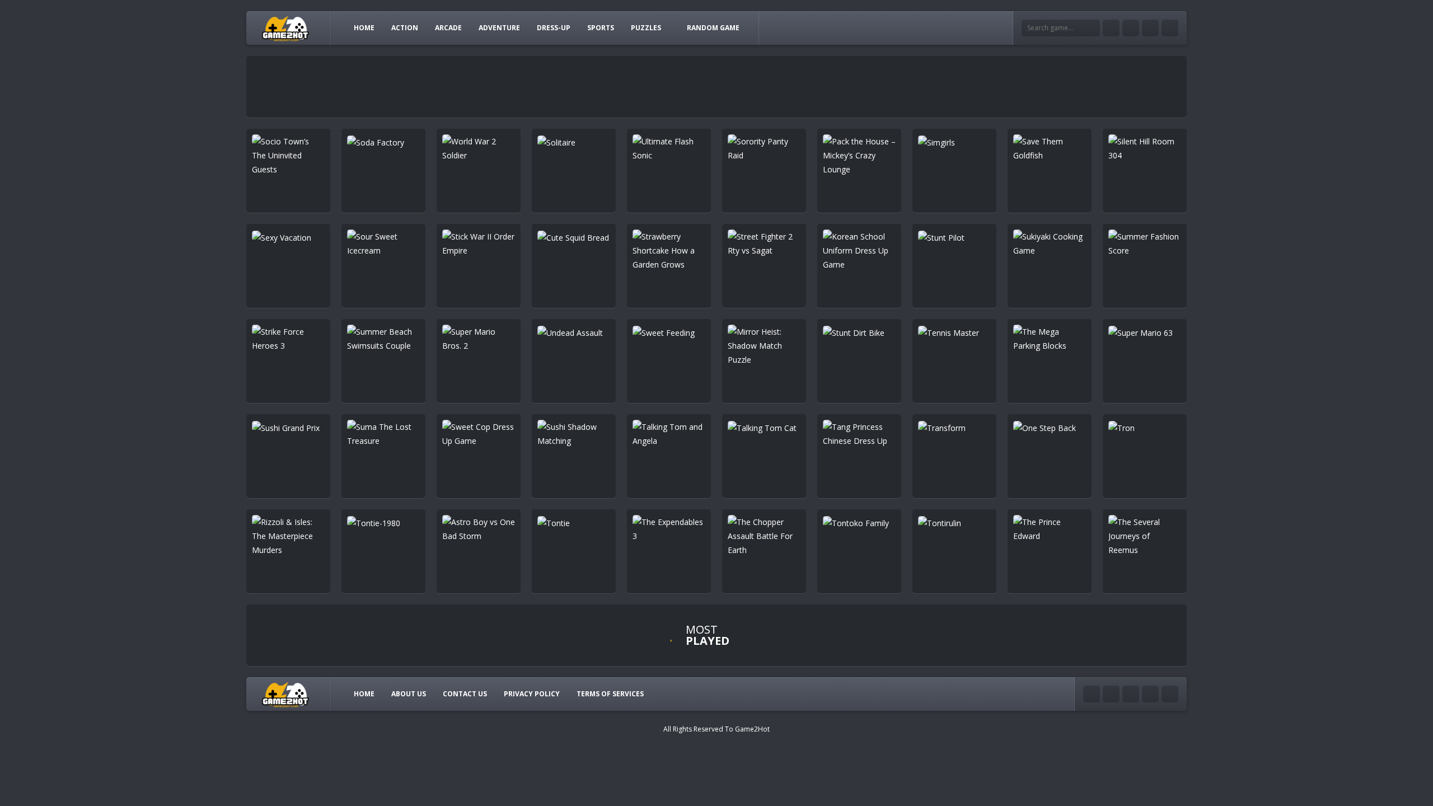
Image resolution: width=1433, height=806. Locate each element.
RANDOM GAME (713, 27)
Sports (600, 27)
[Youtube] (1111, 28)
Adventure (499, 27)
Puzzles (646, 27)
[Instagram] (1150, 28)
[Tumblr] (1130, 28)
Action (404, 27)
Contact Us (465, 694)
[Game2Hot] (286, 27)
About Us (408, 694)
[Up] (1170, 694)
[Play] (800, 638)
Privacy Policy (532, 694)
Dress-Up (553, 27)
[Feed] (1170, 28)
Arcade (448, 27)
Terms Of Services (610, 694)
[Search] (1091, 28)
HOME (364, 27)
